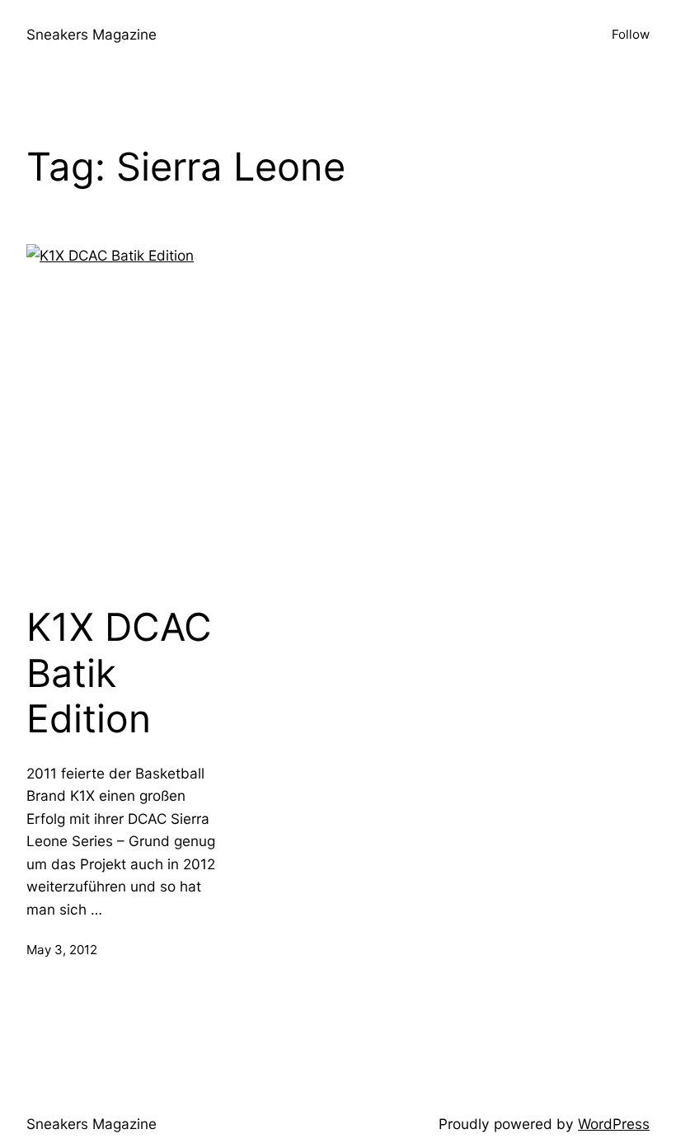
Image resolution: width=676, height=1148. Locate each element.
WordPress (614, 1123)
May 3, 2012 (61, 949)
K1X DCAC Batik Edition (119, 673)
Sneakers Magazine (91, 34)
